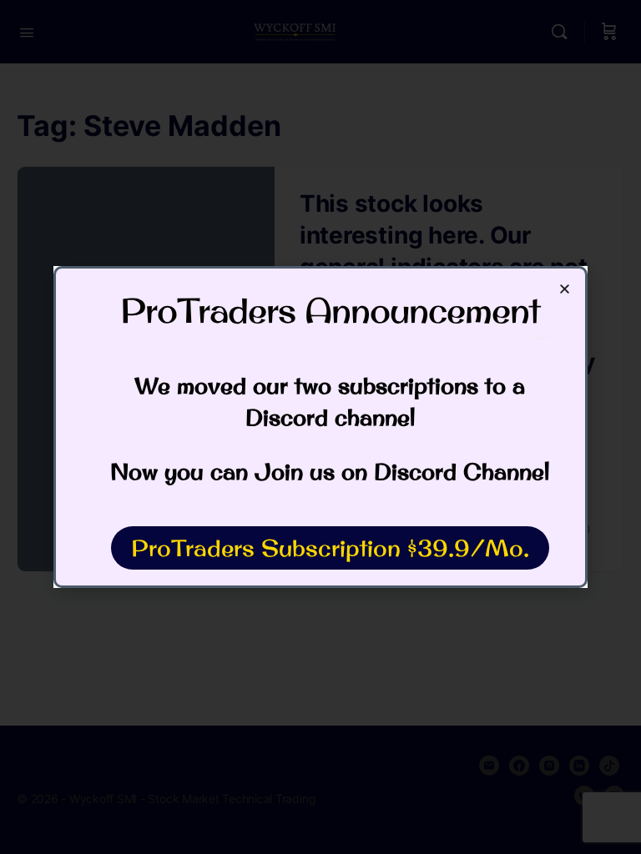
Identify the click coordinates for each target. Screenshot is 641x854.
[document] (320, 427)
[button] (564, 289)
